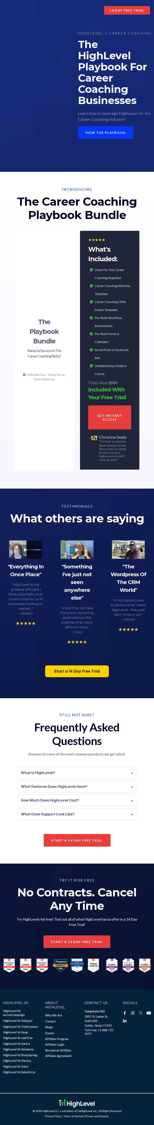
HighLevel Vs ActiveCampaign (14, 1013)
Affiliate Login (54, 1044)
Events (49, 1033)
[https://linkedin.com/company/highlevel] (125, 1021)
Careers (50, 1021)
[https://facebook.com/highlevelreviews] (125, 1013)
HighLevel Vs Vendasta (18, 1049)
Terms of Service (73, 1116)
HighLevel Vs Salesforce (19, 1072)
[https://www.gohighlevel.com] (76, 1103)
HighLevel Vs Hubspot (17, 1020)
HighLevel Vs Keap (15, 1032)
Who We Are (53, 1015)
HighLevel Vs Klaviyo (17, 1060)
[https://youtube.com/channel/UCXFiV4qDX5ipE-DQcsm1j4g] (149, 1013)
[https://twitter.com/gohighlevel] (141, 1013)
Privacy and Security (97, 1116)
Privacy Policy (53, 1116)
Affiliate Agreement (58, 1056)
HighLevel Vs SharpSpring (20, 1055)
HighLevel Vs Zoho (15, 1066)
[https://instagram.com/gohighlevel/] (133, 1013)
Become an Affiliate (58, 1050)
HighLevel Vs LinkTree (18, 1038)
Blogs (49, 1027)
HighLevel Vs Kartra (16, 1043)
